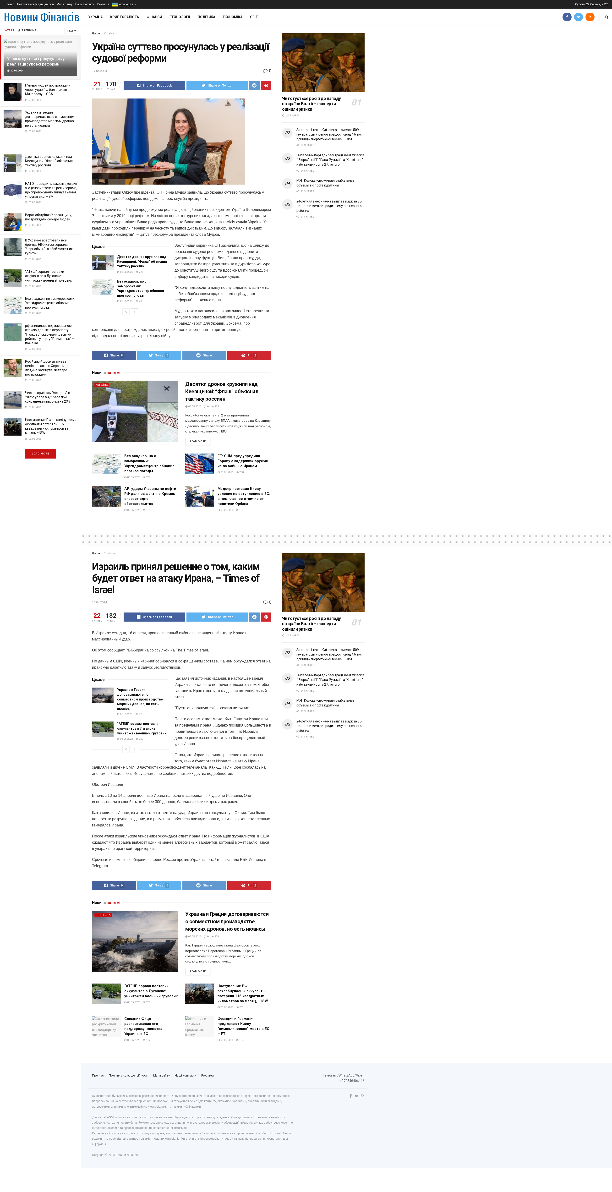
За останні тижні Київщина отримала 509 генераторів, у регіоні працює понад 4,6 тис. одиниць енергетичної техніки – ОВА (329, 134)
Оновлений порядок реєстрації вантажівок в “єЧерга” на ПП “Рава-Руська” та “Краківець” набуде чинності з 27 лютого (330, 159)
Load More (40, 453)
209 (140, 738)
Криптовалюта (124, 17)
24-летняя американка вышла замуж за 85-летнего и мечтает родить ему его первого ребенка (329, 206)
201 (241, 1007)
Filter (70, 30)
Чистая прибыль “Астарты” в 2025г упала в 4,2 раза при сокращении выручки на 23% (48, 397)
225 (140, 271)
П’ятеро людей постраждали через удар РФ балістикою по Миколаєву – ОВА (48, 89)
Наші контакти (84, 4)
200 (241, 472)
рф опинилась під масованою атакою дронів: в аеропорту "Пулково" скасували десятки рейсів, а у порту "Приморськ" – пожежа (49, 334)
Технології (180, 17)
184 (241, 1040)
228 (140, 714)
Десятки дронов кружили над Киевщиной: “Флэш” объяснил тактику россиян (49, 161)
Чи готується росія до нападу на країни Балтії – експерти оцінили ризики (311, 104)
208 (140, 301)
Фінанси (154, 17)
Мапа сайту (64, 4)
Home (96, 33)
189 (147, 510)
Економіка (232, 17)
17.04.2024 (99, 71)
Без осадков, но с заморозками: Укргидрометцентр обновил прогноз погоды (50, 303)
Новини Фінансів (41, 17)
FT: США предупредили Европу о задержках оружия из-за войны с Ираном (243, 461)
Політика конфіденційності (35, 4)
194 (241, 510)
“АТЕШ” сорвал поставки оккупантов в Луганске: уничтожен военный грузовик (48, 276)
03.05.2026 (126, 271)
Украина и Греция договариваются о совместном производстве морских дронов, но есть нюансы (140, 699)
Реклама (103, 4)
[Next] (134, 311)
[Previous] (126, 311)
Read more (198, 441)
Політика (206, 17)
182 (147, 1040)
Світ (254, 17)
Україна (95, 17)
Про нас (9, 4)
